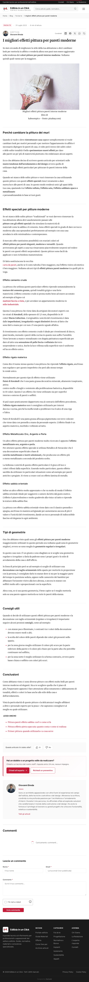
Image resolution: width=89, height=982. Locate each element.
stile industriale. (11, 304)
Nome (6, 867)
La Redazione (81, 2)
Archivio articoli (41, 948)
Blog (11, 16)
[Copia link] (84, 33)
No (50, 747)
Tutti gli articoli (24, 814)
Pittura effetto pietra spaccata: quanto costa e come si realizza (37, 726)
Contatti (61, 2)
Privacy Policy (68, 972)
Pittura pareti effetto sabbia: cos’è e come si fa (29, 722)
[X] (75, 33)
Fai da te (18, 16)
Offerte (38, 940)
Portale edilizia (41, 932)
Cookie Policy (81, 972)
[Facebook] (70, 33)
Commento (8, 880)
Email (49, 867)
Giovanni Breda (16, 34)
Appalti (56, 959)
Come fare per (41, 944)
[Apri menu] (83, 8)
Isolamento (58, 951)
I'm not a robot (14, 902)
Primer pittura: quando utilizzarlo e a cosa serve (30, 731)
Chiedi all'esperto (16, 770)
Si (40, 747)
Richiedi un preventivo (43, 770)
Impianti (57, 947)
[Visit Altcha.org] (30, 902)
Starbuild (49, 979)
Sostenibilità (59, 955)
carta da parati (9, 265)
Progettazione (59, 936)
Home (5, 16)
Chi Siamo (70, 2)
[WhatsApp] (79, 33)
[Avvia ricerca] (75, 9)
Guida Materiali (41, 936)
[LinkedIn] (66, 33)
